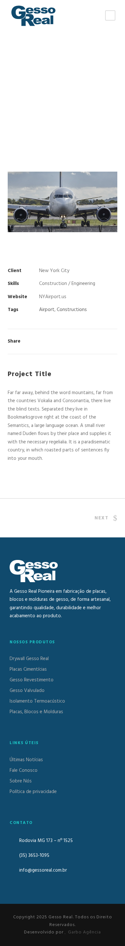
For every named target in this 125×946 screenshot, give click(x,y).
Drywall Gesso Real (29, 659)
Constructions (72, 310)
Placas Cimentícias (28, 669)
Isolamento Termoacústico (37, 701)
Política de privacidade (33, 792)
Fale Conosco (24, 770)
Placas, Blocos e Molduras (36, 712)
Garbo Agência (84, 932)
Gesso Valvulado (27, 691)
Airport (46, 310)
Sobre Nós (21, 781)
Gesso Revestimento (32, 680)
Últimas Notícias (26, 760)
